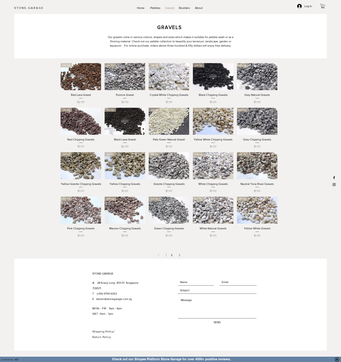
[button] (323, 6)
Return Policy (101, 337)
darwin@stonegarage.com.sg (114, 298)
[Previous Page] (158, 255)
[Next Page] (179, 255)
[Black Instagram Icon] (334, 185)
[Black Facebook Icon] (334, 178)
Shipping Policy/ (103, 331)
